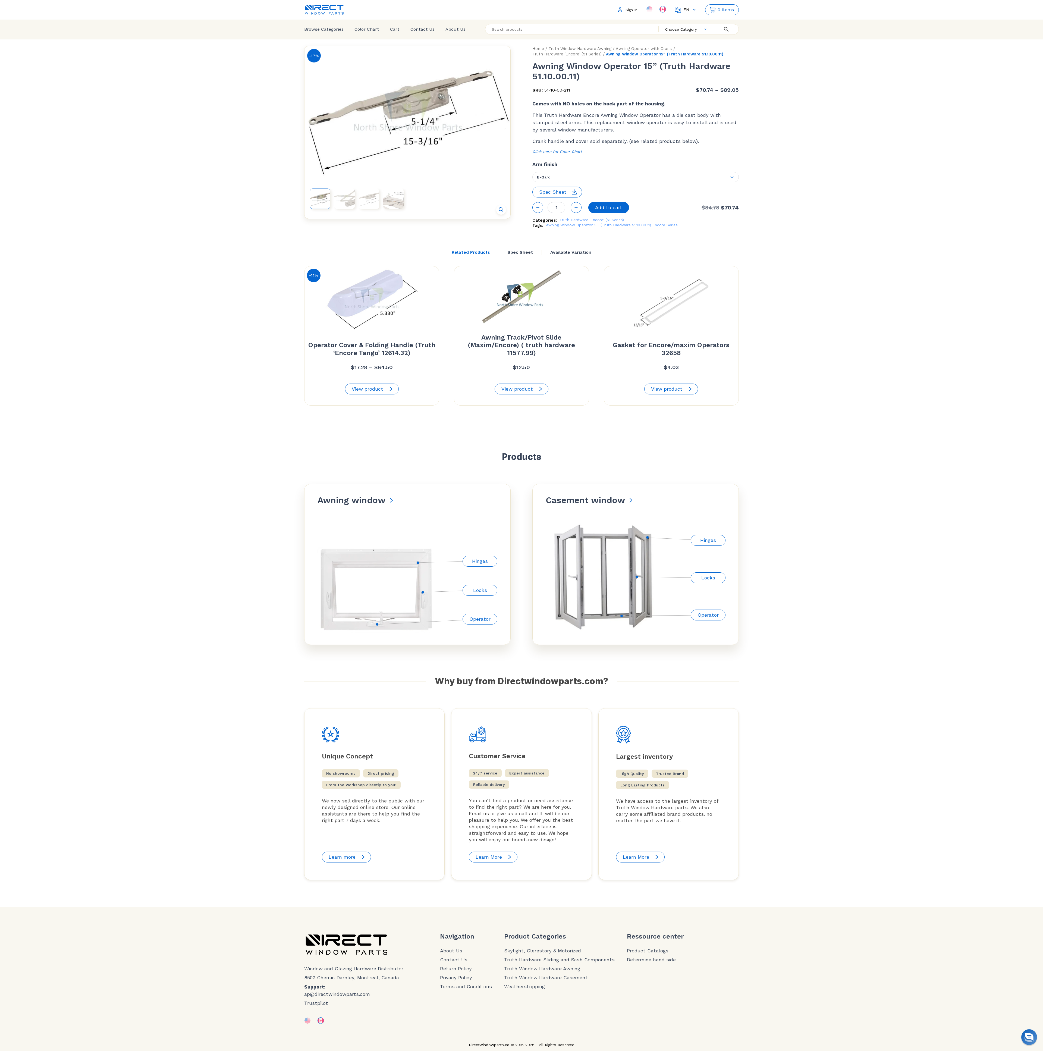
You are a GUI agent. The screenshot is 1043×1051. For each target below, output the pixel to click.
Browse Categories (324, 29)
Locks (480, 590)
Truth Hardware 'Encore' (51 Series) (567, 54)
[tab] (471, 252)
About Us (455, 29)
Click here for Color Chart (557, 151)
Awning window (351, 500)
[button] (501, 210)
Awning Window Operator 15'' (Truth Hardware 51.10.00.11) (598, 225)
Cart (395, 29)
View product (367, 389)
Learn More (489, 857)
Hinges (480, 561)
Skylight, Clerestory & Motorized (542, 950)
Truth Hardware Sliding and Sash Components (559, 959)
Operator (480, 619)
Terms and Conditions (466, 986)
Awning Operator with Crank (644, 48)
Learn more (342, 857)
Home (538, 48)
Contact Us (422, 29)
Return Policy (456, 968)
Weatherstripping (524, 986)
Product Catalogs (647, 950)
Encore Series (665, 225)
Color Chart (366, 29)
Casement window (585, 500)
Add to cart (608, 207)
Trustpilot (316, 1003)
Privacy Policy (456, 977)
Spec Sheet (520, 252)
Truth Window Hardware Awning (579, 48)
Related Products (471, 252)
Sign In (631, 10)
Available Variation (570, 252)
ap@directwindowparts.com (337, 994)
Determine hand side (651, 959)
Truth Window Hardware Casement (546, 977)
